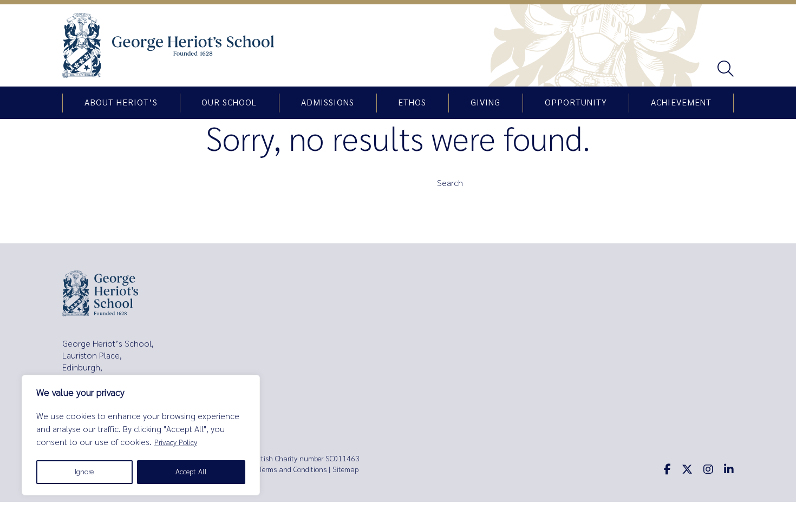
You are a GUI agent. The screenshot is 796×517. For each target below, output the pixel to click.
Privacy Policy (175, 442)
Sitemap (345, 469)
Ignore (84, 472)
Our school (229, 103)
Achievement (681, 103)
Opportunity (576, 103)
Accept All (191, 472)
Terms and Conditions (293, 469)
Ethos (412, 103)
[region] (141, 435)
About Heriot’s (121, 103)
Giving (485, 103)
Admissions (327, 103)
